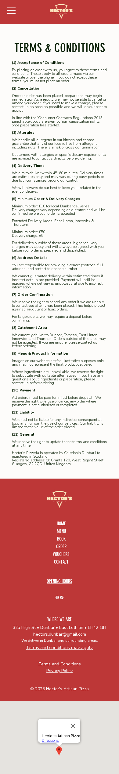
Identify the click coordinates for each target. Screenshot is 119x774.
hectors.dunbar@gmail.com (59, 634)
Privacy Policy (59, 671)
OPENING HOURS (59, 581)
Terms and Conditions (59, 664)
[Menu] (12, 10)
